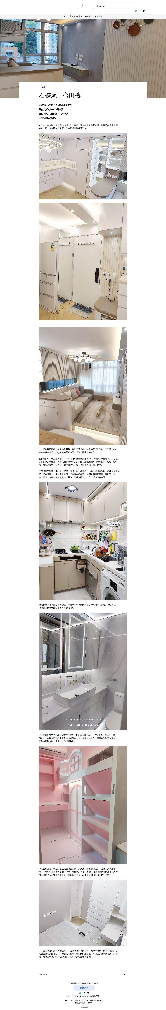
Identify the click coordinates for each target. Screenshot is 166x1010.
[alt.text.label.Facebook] (140, 11)
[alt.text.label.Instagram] (144, 11)
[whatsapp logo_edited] (136, 11)
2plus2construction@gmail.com (84, 983)
